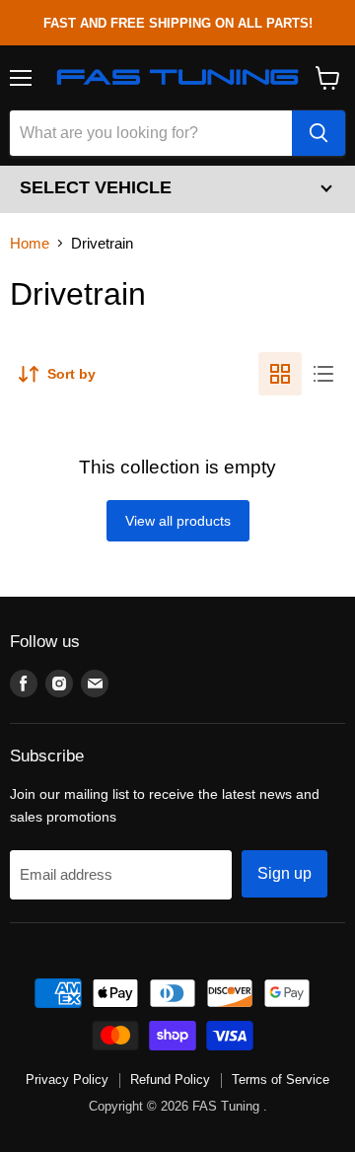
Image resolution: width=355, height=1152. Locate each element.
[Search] (318, 133)
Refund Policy (170, 1079)
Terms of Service (280, 1079)
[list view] (323, 374)
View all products (178, 521)
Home (29, 243)
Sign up (284, 873)
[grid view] (280, 374)
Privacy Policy (67, 1079)
